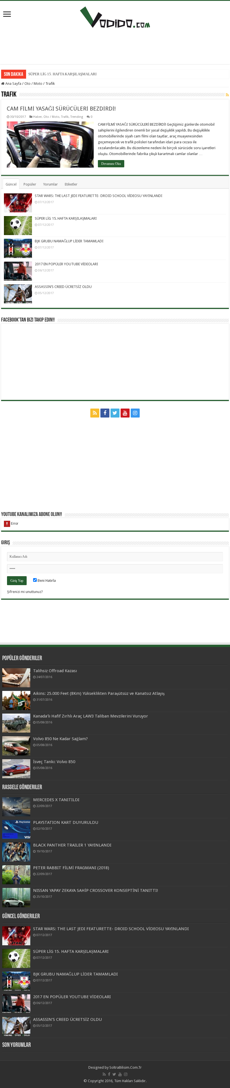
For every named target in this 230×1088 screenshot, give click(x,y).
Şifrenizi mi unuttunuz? (25, 592)
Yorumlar (50, 184)
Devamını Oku (111, 164)
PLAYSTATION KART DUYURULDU (65, 822)
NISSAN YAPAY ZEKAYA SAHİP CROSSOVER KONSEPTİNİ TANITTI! (95, 890)
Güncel (11, 184)
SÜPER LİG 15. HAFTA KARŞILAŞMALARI (62, 74)
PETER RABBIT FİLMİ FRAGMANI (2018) (71, 867)
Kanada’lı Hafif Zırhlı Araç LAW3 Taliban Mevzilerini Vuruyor (90, 716)
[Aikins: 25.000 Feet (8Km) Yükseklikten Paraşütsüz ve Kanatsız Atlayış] (16, 700)
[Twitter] (115, 413)
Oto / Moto (33, 83)
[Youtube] (125, 413)
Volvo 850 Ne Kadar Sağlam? (60, 738)
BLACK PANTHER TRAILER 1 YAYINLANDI (72, 845)
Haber (37, 117)
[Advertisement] (115, 45)
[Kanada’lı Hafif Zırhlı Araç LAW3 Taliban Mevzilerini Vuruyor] (16, 723)
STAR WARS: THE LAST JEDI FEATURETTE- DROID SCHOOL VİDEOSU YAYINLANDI (98, 196)
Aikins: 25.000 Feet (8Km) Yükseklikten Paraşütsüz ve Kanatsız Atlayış (99, 693)
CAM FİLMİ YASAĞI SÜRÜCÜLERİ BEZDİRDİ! (61, 108)
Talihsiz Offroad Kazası (55, 670)
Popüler (30, 184)
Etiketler (71, 184)
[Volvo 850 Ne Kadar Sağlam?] (16, 745)
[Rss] (94, 413)
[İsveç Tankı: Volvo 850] (16, 768)
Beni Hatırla (46, 580)
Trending (76, 117)
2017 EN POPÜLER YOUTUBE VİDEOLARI (66, 264)
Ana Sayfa (12, 83)
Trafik (65, 117)
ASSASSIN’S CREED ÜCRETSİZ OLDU (63, 287)
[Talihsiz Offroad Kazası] (16, 677)
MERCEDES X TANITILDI (56, 799)
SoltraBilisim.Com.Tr (125, 1067)
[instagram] (135, 413)
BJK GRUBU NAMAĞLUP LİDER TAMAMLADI (69, 241)
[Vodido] (115, 16)
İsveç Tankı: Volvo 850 (54, 761)
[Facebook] (104, 413)
